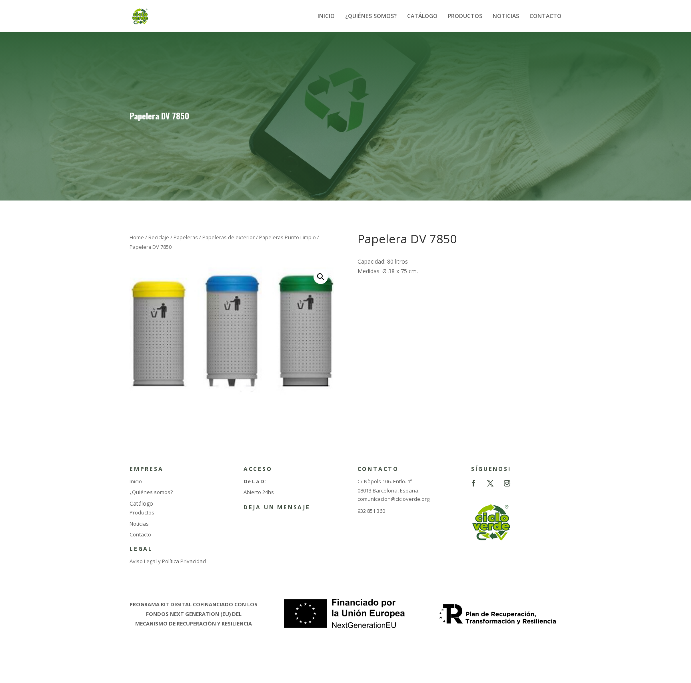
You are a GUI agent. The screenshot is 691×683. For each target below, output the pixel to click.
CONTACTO (545, 16)
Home (137, 237)
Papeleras (186, 237)
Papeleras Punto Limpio (287, 237)
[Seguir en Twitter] (490, 483)
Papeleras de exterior (228, 237)
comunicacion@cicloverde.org (393, 498)
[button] (321, 277)
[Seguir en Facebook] (473, 483)
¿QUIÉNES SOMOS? (371, 16)
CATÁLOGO (422, 16)
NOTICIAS (506, 16)
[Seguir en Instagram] (507, 483)
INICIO (326, 16)
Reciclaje (158, 237)
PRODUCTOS (465, 16)
